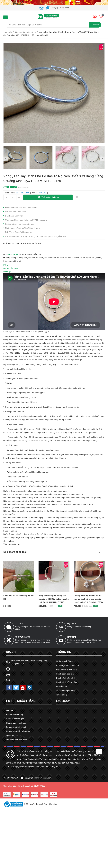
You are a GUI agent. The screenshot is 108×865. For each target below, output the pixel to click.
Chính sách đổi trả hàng (66, 682)
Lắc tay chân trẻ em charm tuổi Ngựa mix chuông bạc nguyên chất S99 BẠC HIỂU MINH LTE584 (88, 599)
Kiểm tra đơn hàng (14, 714)
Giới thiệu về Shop (64, 661)
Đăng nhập (64, 8)
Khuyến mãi (61, 686)
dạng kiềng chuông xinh (16, 257)
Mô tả (5, 265)
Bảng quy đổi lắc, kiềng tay (18, 731)
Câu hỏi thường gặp (15, 719)
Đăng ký (55, 8)
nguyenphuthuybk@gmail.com (38, 778)
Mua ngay (16, 592)
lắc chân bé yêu (64, 257)
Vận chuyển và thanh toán (67, 665)
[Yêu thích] (77, 197)
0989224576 (12, 254)
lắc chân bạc (50, 257)
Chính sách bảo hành (65, 678)
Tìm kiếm (95, 25)
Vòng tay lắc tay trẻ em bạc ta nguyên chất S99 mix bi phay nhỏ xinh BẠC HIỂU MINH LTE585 (54, 599)
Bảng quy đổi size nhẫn (16, 727)
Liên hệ (9, 710)
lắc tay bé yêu (89, 257)
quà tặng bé (15, 261)
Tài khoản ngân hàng (65, 690)
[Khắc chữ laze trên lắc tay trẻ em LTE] (18, 576)
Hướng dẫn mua (10, 268)
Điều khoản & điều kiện (66, 669)
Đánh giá (7, 272)
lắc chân (39, 257)
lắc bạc (31, 257)
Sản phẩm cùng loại (15, 551)
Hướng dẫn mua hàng (16, 723)
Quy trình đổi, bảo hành (16, 740)
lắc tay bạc (77, 257)
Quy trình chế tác (14, 735)
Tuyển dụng (61, 695)
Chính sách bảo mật (65, 674)
